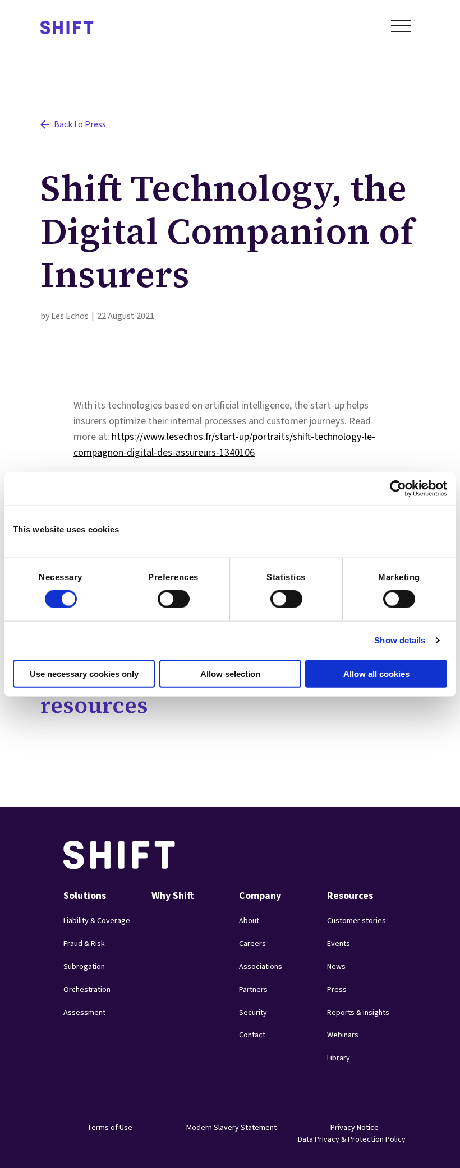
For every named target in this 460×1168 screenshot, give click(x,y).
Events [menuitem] (338, 943)
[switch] (163, 595)
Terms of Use (109, 1127)
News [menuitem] (336, 966)
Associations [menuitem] (260, 966)
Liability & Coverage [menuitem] (96, 920)
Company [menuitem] (260, 896)
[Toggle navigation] (401, 28)
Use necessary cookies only (84, 673)
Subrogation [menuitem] (84, 966)
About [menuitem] (249, 920)
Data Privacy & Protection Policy (352, 1139)
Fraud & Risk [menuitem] (84, 943)
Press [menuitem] (337, 989)
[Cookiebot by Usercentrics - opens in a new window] (398, 488)
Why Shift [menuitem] (172, 896)
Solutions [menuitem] (84, 896)
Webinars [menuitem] (342, 1035)
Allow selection (230, 673)
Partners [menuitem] (253, 989)
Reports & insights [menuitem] (358, 1012)
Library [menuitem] (338, 1058)
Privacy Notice (354, 1127)
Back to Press (80, 124)
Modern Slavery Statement (231, 1127)
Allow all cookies (376, 673)
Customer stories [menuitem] (356, 920)
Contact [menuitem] (252, 1035)
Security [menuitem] (253, 1012)
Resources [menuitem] (350, 896)
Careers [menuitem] (252, 943)
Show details (399, 640)
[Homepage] (67, 28)
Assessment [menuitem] (84, 1012)
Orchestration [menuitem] (87, 989)
